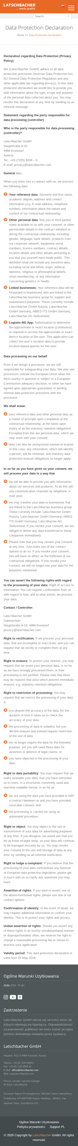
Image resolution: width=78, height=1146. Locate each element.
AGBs (7, 985)
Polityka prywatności (31, 1127)
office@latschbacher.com (25, 1070)
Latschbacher (42, 1135)
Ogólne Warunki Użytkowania (39, 1122)
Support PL (57, 1127)
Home (20, 35)
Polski (63, 7)
